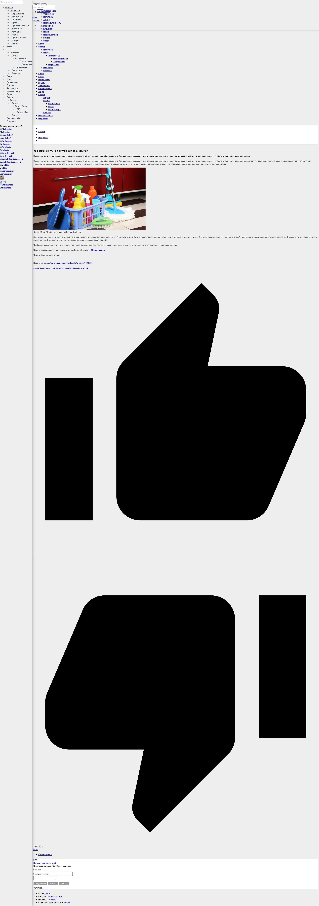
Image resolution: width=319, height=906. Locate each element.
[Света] (2, 179)
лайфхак (76, 268)
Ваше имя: (37, 870)
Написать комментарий (44, 863)
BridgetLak (5, 144)
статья (84, 268)
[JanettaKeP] (6, 135)
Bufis (47, 893)
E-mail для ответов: (40, 874)
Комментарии (45, 854)
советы (46, 268)
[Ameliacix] (5, 147)
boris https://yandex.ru (10, 162)
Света (3, 182)
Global (67, 902)
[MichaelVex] (6, 129)
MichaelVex (5, 132)
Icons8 (52, 899)
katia (35, 849)
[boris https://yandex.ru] (11, 159)
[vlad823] (4, 165)
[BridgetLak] (6, 141)
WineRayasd (5, 188)
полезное (37, 268)
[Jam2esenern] (7, 171)
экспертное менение (61, 268)
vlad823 (3, 168)
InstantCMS (56, 896)
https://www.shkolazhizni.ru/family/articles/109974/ (68, 263)
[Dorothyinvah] (7, 153)
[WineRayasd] (6, 185)
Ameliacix (4, 150)
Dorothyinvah (6, 156)
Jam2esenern (6, 174)
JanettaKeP (5, 138)
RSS (35, 860)
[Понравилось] (175, 555)
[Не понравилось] (175, 843)
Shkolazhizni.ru (98, 250)
